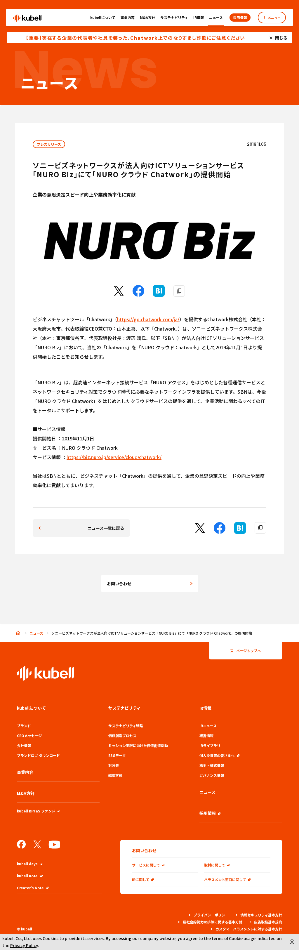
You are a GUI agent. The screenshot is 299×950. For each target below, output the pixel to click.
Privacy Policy (24, 945)
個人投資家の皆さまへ (216, 755)
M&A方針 (147, 17)
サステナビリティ (174, 17)
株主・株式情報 (211, 765)
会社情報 (24, 745)
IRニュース (208, 725)
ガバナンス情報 (211, 775)
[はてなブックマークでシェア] (159, 294)
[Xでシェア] (119, 294)
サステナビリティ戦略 (125, 725)
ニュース (216, 17)
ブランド (24, 725)
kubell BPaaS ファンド (36, 810)
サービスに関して (146, 864)
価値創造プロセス (122, 735)
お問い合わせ (119, 583)
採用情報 (207, 813)
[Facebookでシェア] (138, 294)
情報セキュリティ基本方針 (261, 914)
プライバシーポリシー (211, 914)
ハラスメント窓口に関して (225, 879)
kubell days (27, 863)
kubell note (27, 875)
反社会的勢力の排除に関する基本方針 (212, 921)
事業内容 (128, 17)
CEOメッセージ (29, 735)
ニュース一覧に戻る (106, 528)
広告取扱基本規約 (268, 921)
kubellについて (102, 17)
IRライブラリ (209, 745)
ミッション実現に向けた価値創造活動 (138, 745)
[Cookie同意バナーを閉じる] (292, 941)
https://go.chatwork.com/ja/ (148, 319)
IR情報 (198, 17)
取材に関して (214, 864)
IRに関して (141, 879)
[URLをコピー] (179, 291)
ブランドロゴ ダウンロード (38, 755)
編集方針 (115, 775)
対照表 (113, 765)
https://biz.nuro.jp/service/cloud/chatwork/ (114, 457)
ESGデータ (117, 755)
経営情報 (206, 735)
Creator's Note (30, 887)
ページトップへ (248, 650)
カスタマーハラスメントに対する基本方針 (248, 928)
